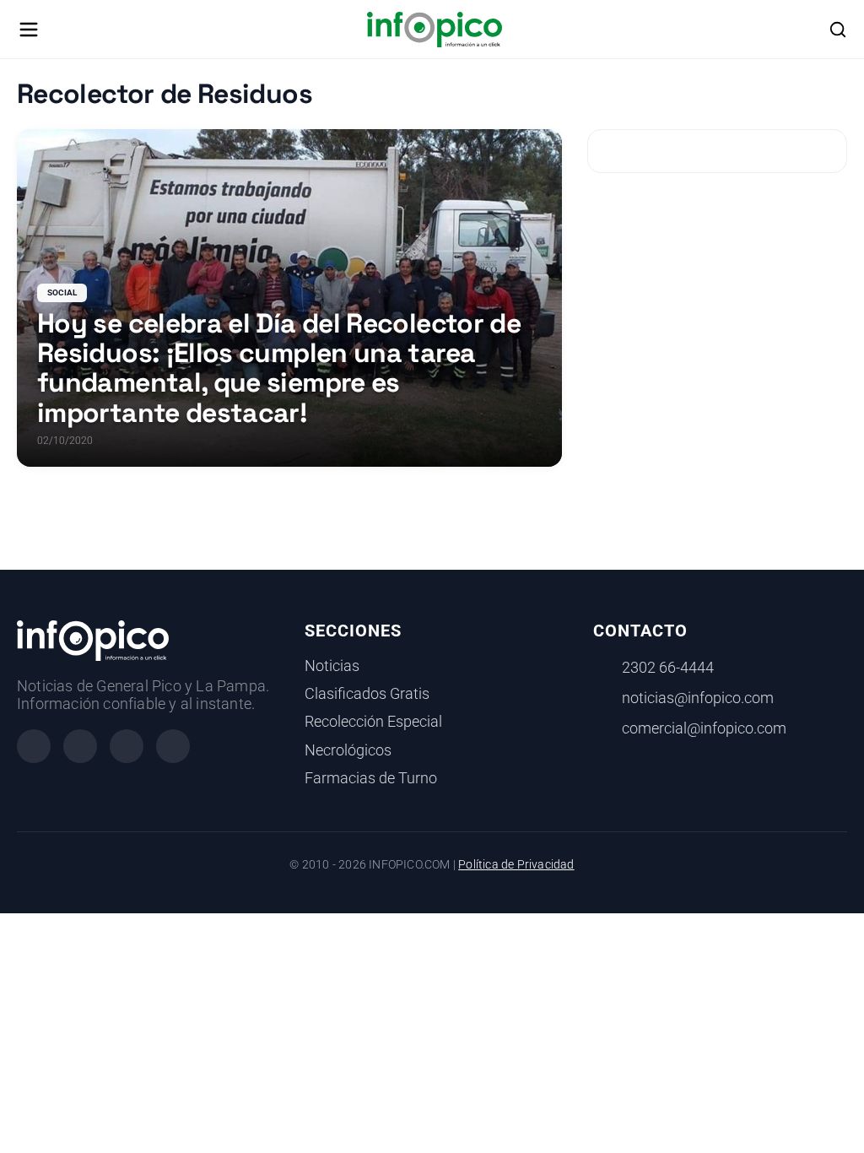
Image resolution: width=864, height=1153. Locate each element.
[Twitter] (126, 746)
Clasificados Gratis (367, 693)
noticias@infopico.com (698, 698)
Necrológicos (348, 750)
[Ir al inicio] (434, 29)
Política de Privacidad (516, 865)
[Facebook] (34, 746)
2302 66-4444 (668, 667)
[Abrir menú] (28, 29)
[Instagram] (80, 746)
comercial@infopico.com (704, 728)
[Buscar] (838, 29)
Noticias (332, 666)
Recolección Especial (373, 721)
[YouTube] (173, 746)
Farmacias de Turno (371, 778)
